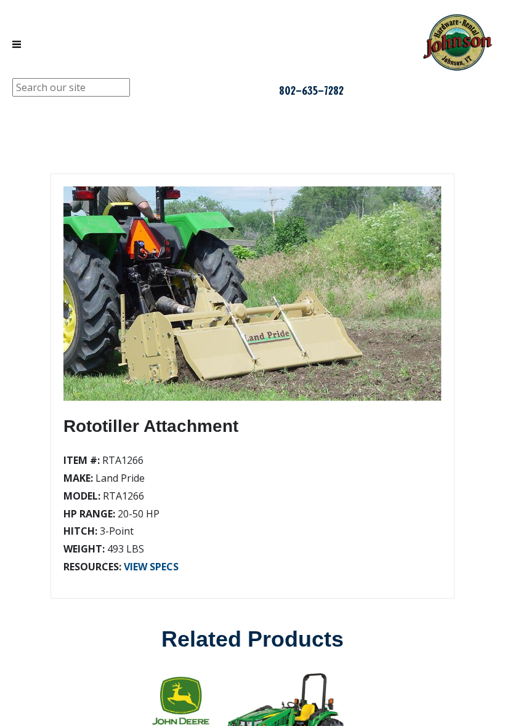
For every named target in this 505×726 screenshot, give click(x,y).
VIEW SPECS (151, 566)
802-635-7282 (311, 90)
